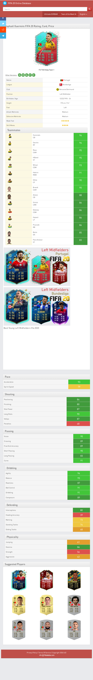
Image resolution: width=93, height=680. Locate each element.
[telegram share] (3, 36)
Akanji (35, 195)
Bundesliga (66, 84)
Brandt (35, 187)
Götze (35, 180)
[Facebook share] (3, 17)
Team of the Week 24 (68, 14)
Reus (35, 150)
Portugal (66, 80)
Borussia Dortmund (66, 89)
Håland (35, 157)
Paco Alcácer (38, 240)
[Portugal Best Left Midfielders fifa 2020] (46, 266)
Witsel (35, 165)
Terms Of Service (44, 653)
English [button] (83, 14)
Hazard (35, 217)
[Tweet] (3, 24)
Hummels (36, 135)
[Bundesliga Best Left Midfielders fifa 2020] (46, 306)
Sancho (35, 142)
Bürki (35, 232)
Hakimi (35, 172)
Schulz (35, 202)
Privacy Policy (32, 653)
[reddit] (3, 30)
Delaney (36, 210)
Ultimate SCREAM (51, 14)
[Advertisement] (46, 351)
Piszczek (36, 225)
